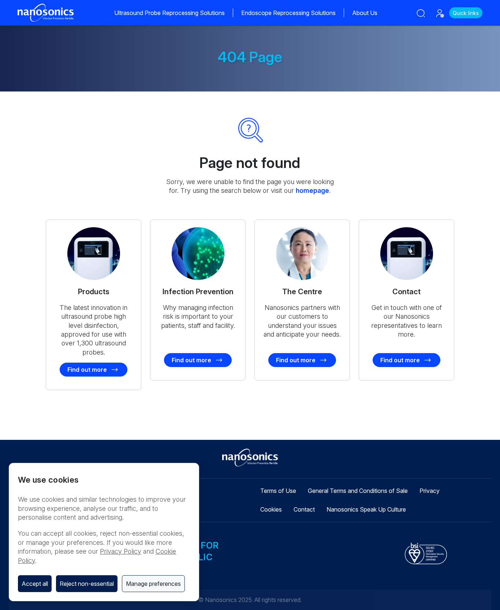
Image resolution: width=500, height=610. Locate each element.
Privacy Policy (120, 551)
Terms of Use (278, 490)
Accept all (35, 583)
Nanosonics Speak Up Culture (366, 509)
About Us (364, 12)
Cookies (271, 509)
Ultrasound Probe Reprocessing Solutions (169, 12)
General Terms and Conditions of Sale (358, 490)
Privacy (429, 490)
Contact (304, 509)
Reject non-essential (87, 583)
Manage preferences (153, 583)
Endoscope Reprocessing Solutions (288, 12)
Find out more (87, 369)
